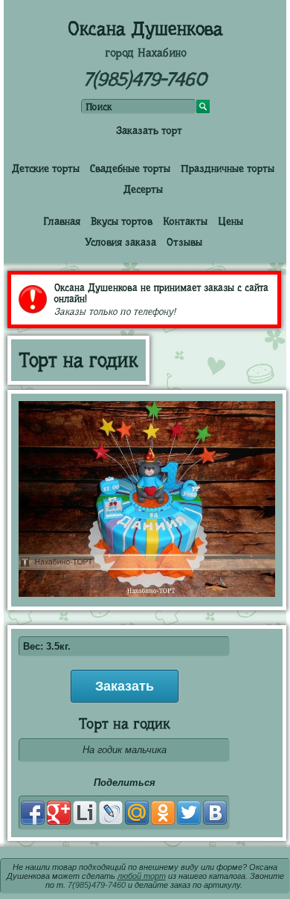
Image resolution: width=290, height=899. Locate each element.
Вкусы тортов (121, 221)
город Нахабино (145, 53)
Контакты (185, 221)
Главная (61, 221)
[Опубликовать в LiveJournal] (111, 813)
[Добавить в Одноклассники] (163, 813)
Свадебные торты (130, 168)
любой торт (141, 875)
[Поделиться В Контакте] (215, 813)
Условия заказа (120, 242)
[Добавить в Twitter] (189, 813)
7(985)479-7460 (145, 79)
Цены (230, 221)
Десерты (143, 189)
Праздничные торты (227, 168)
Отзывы (184, 242)
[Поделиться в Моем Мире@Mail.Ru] (137, 813)
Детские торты (46, 168)
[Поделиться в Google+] (59, 813)
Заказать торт (149, 130)
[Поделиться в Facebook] (33, 813)
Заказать (124, 686)
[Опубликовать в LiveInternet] (85, 813)
